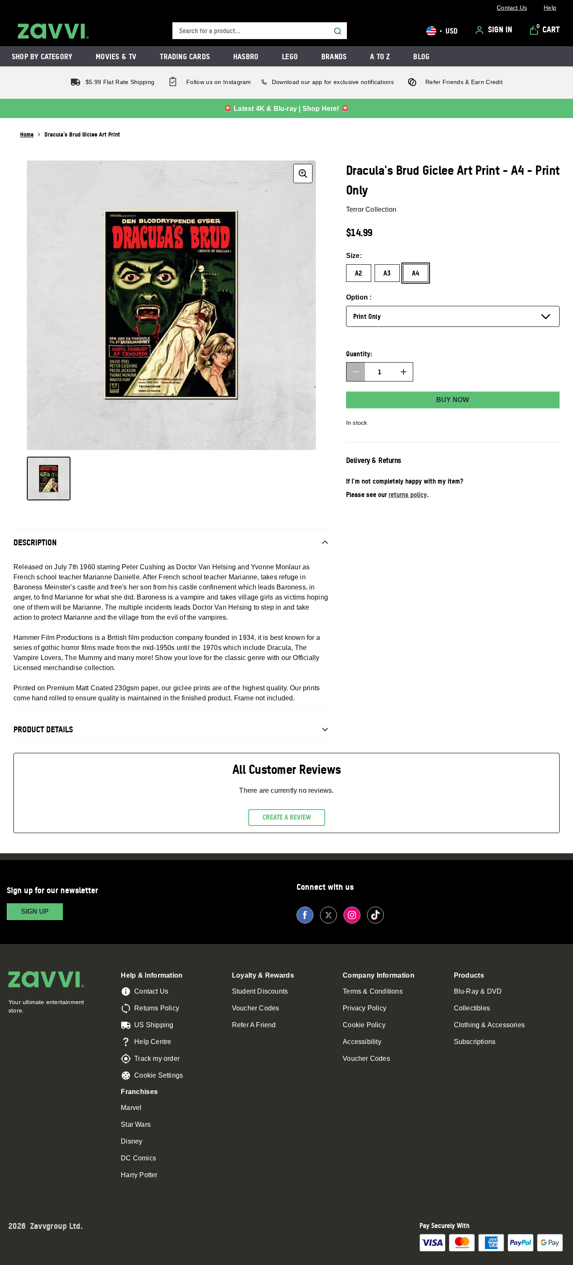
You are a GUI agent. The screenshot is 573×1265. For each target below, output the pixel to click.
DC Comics (138, 1158)
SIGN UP (35, 911)
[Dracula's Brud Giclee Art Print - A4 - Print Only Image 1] (48, 478)
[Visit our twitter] (328, 915)
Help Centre (152, 1041)
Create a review (287, 817)
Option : (359, 297)
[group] (171, 305)
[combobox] (259, 30)
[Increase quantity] (403, 372)
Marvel (131, 1107)
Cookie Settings (158, 1075)
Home (27, 134)
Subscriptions (475, 1041)
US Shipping (153, 1024)
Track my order (157, 1058)
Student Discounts (260, 991)
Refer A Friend (254, 1024)
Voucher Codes (255, 1008)
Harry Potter (139, 1174)
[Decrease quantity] (355, 372)
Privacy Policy (364, 1008)
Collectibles (472, 1008)
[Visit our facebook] (305, 915)
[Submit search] (337, 31)
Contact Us (151, 991)
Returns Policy (156, 1008)
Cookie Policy (364, 1024)
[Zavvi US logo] (53, 31)
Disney (131, 1141)
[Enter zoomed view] (303, 173)
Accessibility (362, 1041)
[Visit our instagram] (352, 915)
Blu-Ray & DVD (478, 991)
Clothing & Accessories (489, 1024)
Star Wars (136, 1124)
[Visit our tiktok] (375, 915)
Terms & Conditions (373, 991)
